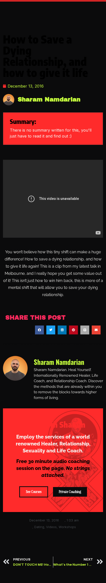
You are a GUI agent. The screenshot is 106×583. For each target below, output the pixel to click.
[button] (39, 330)
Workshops (67, 527)
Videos (51, 527)
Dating (39, 527)
